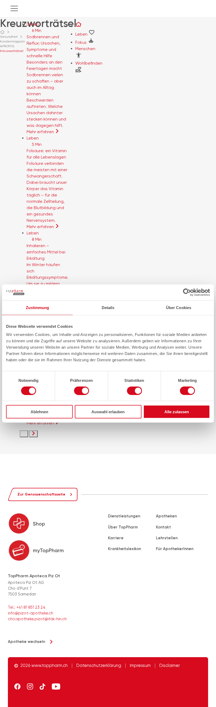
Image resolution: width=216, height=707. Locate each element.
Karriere (116, 538)
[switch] (81, 390)
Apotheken (166, 516)
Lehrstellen (167, 538)
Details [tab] (108, 307)
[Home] (4, 32)
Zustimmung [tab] (37, 307)
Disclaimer (169, 665)
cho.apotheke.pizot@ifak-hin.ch (37, 619)
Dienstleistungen (124, 516)
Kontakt (163, 527)
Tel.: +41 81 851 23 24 (27, 607)
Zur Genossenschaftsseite (41, 494)
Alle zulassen (176, 412)
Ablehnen (39, 412)
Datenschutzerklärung (98, 665)
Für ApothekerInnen (174, 548)
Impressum (140, 665)
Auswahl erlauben (108, 412)
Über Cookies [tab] (178, 307)
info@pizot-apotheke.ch (30, 613)
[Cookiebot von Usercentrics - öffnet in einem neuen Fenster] (187, 292)
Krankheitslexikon (124, 548)
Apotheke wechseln (26, 641)
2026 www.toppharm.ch (44, 665)
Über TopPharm (123, 527)
